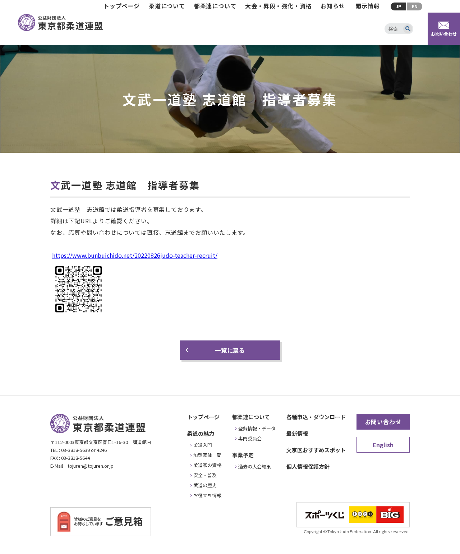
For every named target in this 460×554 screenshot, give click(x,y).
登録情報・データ (257, 428)
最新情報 (297, 433)
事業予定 (243, 455)
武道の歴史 (205, 485)
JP (398, 6)
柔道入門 (202, 444)
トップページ (122, 5)
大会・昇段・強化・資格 (278, 5)
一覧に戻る (230, 350)
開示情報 (367, 5)
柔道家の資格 (207, 465)
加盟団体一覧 (207, 455)
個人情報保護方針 (308, 466)
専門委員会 (250, 438)
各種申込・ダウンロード (316, 417)
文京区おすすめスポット (316, 450)
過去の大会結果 (254, 466)
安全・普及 (205, 475)
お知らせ (333, 5)
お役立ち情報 (207, 495)
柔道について (167, 5)
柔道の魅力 (200, 433)
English (383, 444)
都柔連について (215, 5)
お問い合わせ (383, 421)
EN (415, 6)
